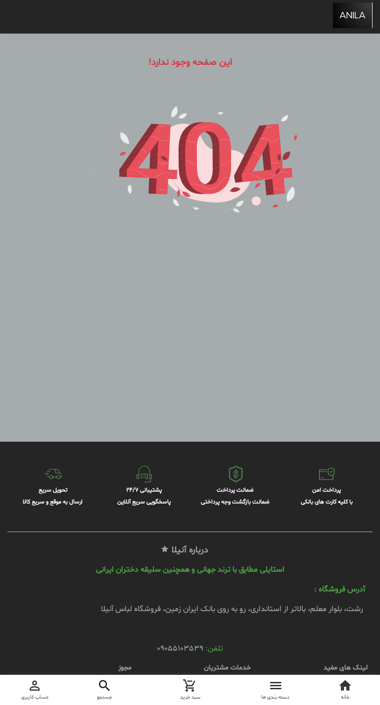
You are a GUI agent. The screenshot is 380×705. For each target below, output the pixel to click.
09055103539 (180, 648)
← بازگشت (90, 170)
